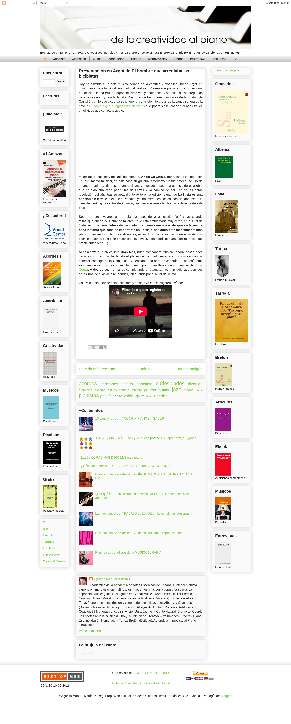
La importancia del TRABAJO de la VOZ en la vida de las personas (142, 513)
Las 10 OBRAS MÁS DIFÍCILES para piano (111, 457)
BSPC (166, 673)
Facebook (49, 548)
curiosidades (170, 383)
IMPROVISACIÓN (157, 59)
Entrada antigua (189, 369)
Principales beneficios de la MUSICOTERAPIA (128, 552)
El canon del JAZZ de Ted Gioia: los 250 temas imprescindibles (139, 533)
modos (188, 390)
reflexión (126, 396)
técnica (162, 396)
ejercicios (85, 390)
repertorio (141, 396)
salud (152, 396)
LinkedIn (48, 535)
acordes (88, 383)
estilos (112, 390)
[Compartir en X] (98, 347)
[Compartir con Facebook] (101, 347)
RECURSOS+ (220, 59)
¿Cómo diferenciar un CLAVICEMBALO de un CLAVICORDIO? (125, 466)
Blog (45, 528)
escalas (99, 390)
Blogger (226, 696)
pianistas (89, 395)
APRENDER (79, 59)
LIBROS (178, 59)
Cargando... (87, 653)
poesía (106, 396)
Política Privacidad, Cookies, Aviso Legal (141, 683)
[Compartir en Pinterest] (105, 347)
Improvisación (51, 554)
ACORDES (59, 59)
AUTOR (97, 59)
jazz (176, 389)
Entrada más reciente (97, 369)
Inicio (145, 369)
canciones (109, 384)
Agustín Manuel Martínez (111, 579)
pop (115, 396)
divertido (195, 384)
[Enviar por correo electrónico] (90, 347)
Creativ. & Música (54, 561)
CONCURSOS (116, 59)
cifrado (127, 384)
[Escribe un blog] (94, 347)
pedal (199, 390)
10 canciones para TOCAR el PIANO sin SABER (129, 418)
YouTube (48, 541)
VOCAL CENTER (145, 673)
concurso (144, 384)
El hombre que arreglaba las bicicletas (117, 106)
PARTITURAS (197, 59)
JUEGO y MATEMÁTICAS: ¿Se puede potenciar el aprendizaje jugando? (146, 438)
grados (150, 390)
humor (164, 390)
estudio (124, 390)
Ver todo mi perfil (90, 631)
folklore (137, 390)
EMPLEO (136, 59)
